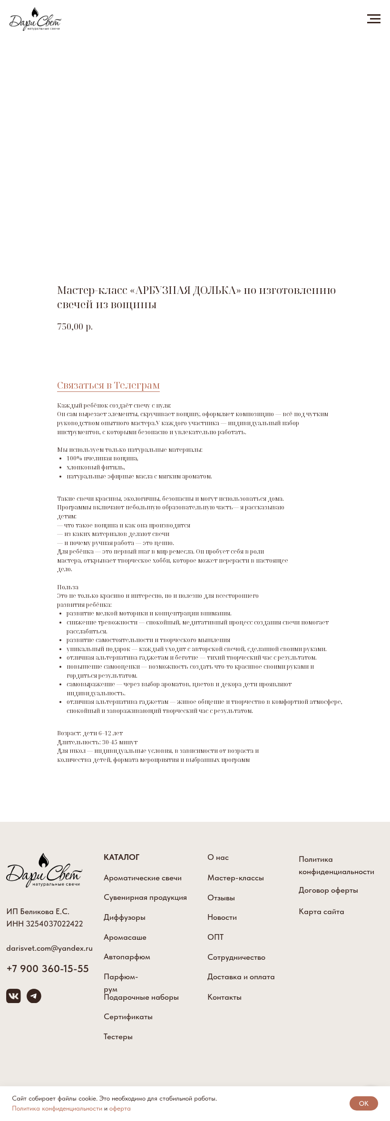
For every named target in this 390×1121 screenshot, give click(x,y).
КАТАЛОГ (121, 857)
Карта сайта (321, 911)
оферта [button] (120, 1108)
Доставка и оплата (241, 976)
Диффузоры (125, 917)
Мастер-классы (235, 877)
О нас (218, 857)
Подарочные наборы (141, 997)
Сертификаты (128, 1016)
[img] (44, 870)
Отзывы (221, 897)
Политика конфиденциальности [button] (57, 1108)
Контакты (224, 997)
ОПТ (215, 937)
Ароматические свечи (143, 877)
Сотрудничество (236, 957)
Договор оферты (328, 890)
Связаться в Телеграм (108, 385)
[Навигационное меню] (373, 19)
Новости (222, 917)
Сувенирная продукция (145, 897)
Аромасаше (125, 937)
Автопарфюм (127, 956)
